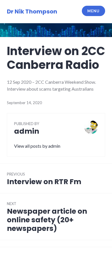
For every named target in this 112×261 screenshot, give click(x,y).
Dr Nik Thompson (32, 11)
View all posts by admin (37, 146)
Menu (93, 11)
